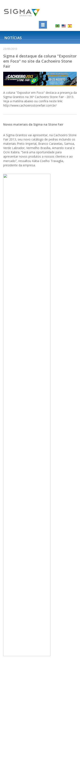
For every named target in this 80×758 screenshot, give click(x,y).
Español (70, 26)
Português (57, 26)
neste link (55, 101)
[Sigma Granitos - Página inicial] (26, 13)
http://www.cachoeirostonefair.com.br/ (30, 105)
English (64, 26)
